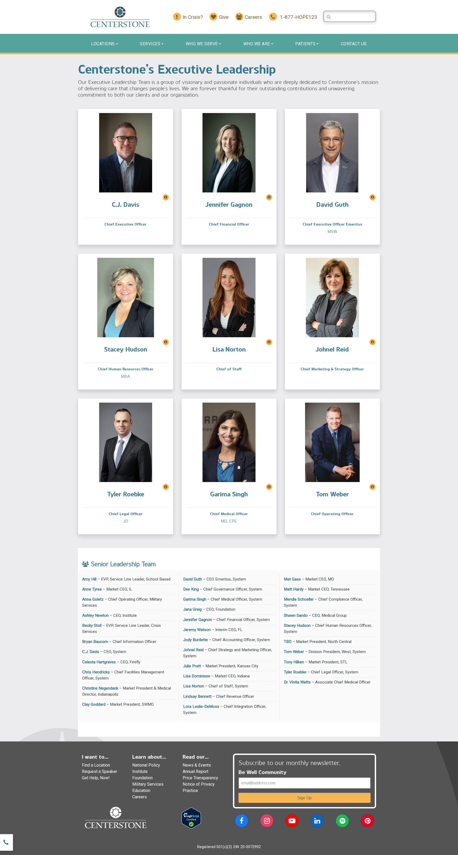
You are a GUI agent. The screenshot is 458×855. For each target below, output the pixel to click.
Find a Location (96, 765)
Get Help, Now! (96, 777)
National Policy (146, 765)
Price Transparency (200, 777)
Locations (103, 43)
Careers (139, 796)
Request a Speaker (99, 771)
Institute (140, 771)
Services (150, 43)
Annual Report (195, 771)
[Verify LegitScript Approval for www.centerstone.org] (191, 817)
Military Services (148, 784)
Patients (305, 43)
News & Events (197, 765)
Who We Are (256, 43)
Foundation (142, 777)
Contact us (354, 43)
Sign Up (304, 797)
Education (141, 790)
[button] (242, 821)
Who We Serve (202, 43)
